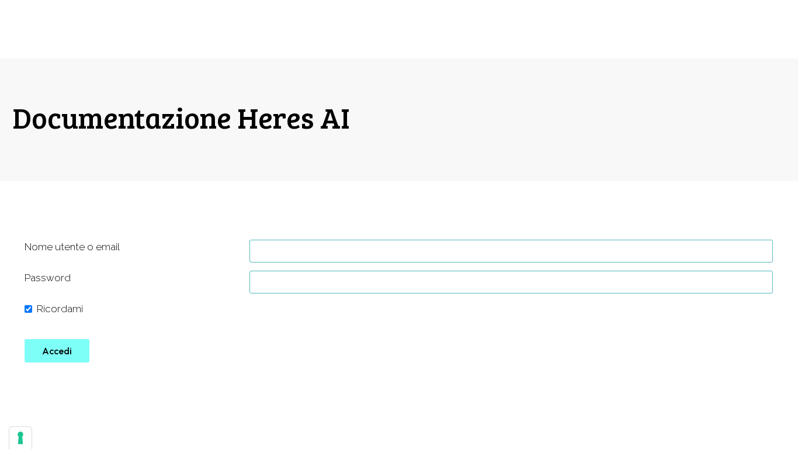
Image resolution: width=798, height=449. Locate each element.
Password (48, 278)
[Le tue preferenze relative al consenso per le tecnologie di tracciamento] (20, 438)
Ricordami (60, 309)
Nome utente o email (72, 247)
